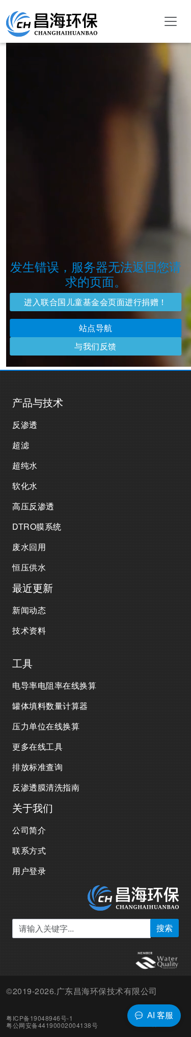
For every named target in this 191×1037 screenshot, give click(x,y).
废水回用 (29, 547)
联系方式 (29, 850)
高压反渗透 (33, 506)
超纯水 (25, 465)
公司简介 (29, 830)
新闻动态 (29, 610)
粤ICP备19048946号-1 (39, 1018)
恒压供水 (29, 567)
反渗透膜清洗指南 (45, 787)
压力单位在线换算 (45, 726)
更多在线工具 (37, 746)
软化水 (25, 486)
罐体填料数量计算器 (50, 706)
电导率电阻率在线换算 (54, 685)
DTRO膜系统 (37, 526)
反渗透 (25, 424)
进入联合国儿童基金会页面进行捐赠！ (95, 302)
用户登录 (29, 871)
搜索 (164, 928)
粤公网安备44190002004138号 (52, 1025)
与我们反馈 (95, 346)
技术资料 (29, 630)
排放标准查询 (37, 767)
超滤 (20, 445)
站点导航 (96, 328)
